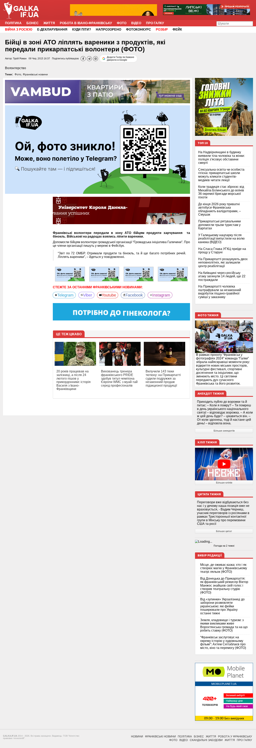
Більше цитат (224, 531)
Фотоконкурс (138, 29)
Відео (136, 23)
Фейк (177, 29)
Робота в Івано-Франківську (86, 23)
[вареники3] (173, 274)
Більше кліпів (224, 482)
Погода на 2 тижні (224, 545)
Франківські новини (35, 74)
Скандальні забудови (206, 740)
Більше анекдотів (224, 430)
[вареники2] (139, 274)
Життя (49, 23)
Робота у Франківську (235, 736)
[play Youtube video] (224, 464)
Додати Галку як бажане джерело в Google (120, 58)
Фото (121, 23)
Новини (137, 736)
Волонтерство (15, 68)
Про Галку (155, 23)
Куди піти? (81, 29)
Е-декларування (52, 29)
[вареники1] (104, 274)
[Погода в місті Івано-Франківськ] (224, 541)
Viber (87, 295)
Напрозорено (108, 29)
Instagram (161, 295)
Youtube (109, 295)
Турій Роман (20, 58)
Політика (13, 23)
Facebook (134, 295)
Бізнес (32, 23)
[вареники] (70, 274)
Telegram (65, 295)
